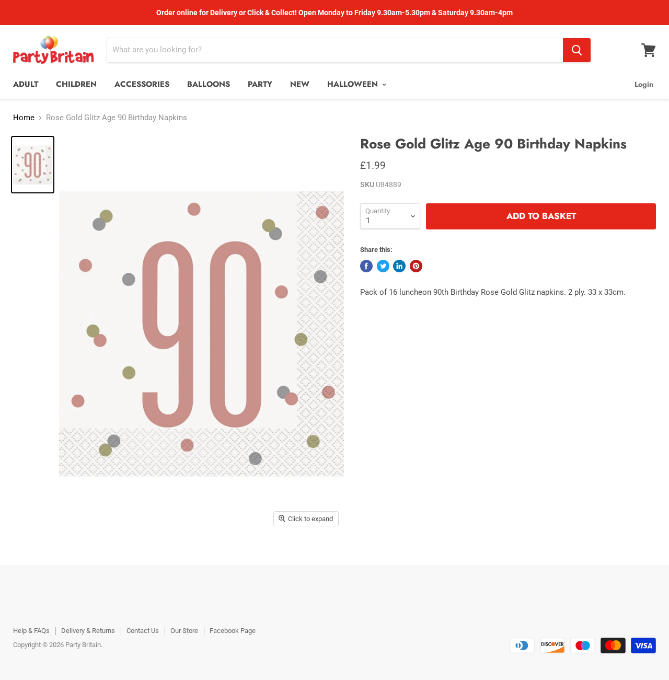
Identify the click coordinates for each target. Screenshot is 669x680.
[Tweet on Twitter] (383, 266)
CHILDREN (76, 84)
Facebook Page (233, 631)
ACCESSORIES (141, 84)
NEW (299, 84)
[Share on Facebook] (366, 266)
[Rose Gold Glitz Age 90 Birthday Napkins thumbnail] (32, 164)
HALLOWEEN (353, 84)
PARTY (260, 84)
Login (644, 84)
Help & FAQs (31, 631)
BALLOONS (208, 84)
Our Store (184, 631)
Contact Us (142, 631)
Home (23, 117)
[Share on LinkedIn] (399, 266)
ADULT (25, 84)
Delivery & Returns (88, 631)
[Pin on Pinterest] (416, 266)
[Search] (577, 50)
